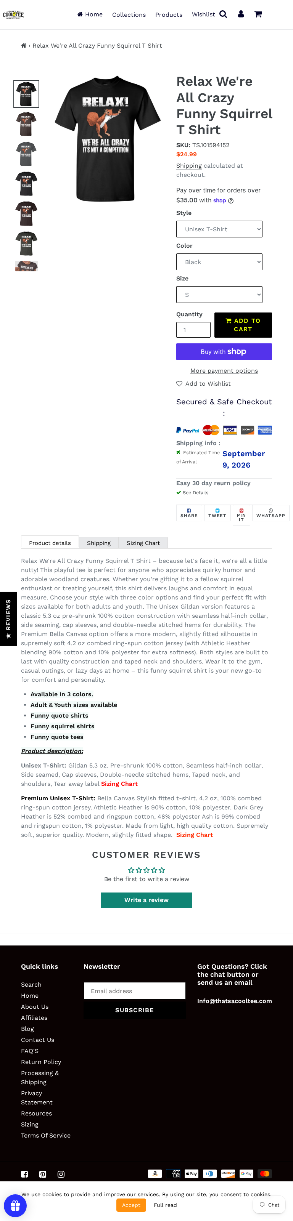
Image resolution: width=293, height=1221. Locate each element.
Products (168, 14)
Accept (131, 1205)
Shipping (189, 165)
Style (184, 212)
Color (184, 245)
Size (182, 278)
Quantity (189, 314)
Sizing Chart (143, 543)
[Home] (24, 45)
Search (31, 984)
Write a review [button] (146, 900)
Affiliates (34, 1017)
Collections (129, 14)
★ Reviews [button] (8, 619)
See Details (196, 492)
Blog (27, 1028)
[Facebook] (24, 1174)
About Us (34, 1006)
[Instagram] (61, 1174)
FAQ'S (30, 1050)
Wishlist (203, 14)
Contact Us (37, 1039)
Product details (50, 543)
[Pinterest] (42, 1174)
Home (93, 14)
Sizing (30, 1124)
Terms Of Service (46, 1135)
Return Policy (41, 1062)
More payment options (224, 370)
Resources (36, 1113)
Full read (165, 1205)
